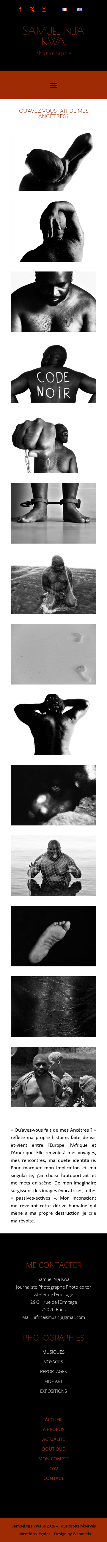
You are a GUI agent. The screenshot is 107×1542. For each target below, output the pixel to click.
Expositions (53, 1391)
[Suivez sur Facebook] (20, 9)
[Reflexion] (53, 189)
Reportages (53, 1371)
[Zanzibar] (53, 1106)
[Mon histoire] (53, 965)
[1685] (53, 401)
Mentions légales (34, 1533)
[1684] (53, 330)
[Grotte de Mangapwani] (53, 824)
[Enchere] (53, 753)
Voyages (53, 1362)
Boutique (53, 1449)
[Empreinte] (53, 683)
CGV (53, 1468)
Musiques (53, 1352)
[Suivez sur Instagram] (44, 9)
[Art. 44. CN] (53, 542)
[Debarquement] (53, 612)
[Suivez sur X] (32, 9)
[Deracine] (53, 260)
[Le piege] (53, 894)
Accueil (53, 1419)
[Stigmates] (53, 1035)
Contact (53, 1478)
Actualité (53, 1439)
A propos (53, 1429)
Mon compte (53, 1459)
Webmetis (82, 1533)
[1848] (53, 471)
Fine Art (54, 1381)
